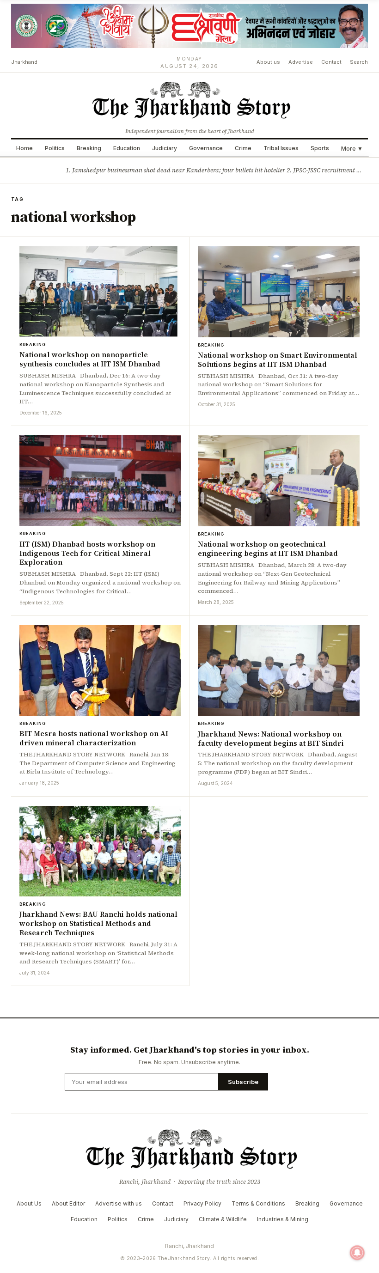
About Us (29, 1203)
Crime (243, 148)
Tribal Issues (281, 148)
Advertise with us (118, 1203)
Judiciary (164, 148)
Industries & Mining (282, 1219)
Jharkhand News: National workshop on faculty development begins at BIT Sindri (271, 738)
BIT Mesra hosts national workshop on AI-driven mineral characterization (95, 738)
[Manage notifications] (357, 1252)
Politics (55, 148)
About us (268, 62)
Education (126, 148)
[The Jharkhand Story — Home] (189, 99)
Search (359, 62)
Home (24, 148)
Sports (320, 148)
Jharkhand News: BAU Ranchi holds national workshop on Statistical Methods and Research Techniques (98, 923)
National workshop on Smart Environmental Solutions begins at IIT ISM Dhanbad (277, 359)
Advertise (300, 62)
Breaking (89, 148)
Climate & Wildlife (223, 1219)
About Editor (68, 1203)
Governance (206, 148)
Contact (331, 62)
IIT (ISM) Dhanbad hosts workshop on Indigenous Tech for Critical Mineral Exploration (87, 553)
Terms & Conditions (258, 1203)
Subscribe (243, 1081)
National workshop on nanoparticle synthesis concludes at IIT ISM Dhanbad (89, 359)
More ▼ (352, 148)
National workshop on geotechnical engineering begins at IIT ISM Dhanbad (268, 548)
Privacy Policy (202, 1203)
